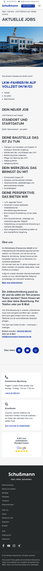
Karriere (10, 12)
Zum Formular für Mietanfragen (17, 426)
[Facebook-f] (3, 545)
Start (4, 12)
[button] (19, 350)
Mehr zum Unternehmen (12, 283)
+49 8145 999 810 (12, 393)
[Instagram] (14, 545)
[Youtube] (8, 545)
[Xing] (19, 545)
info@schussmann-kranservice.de (16, 337)
